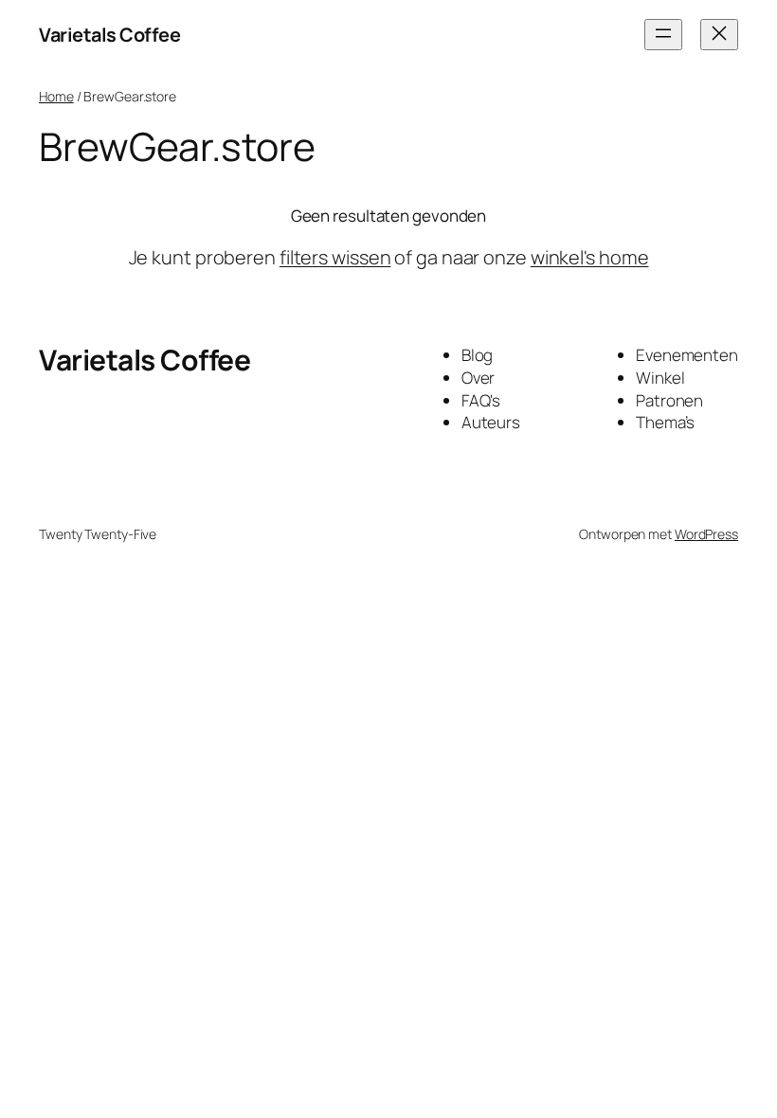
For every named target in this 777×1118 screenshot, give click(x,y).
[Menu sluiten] (719, 34)
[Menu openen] (663, 34)
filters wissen (335, 257)
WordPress (706, 534)
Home (56, 96)
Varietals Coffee (109, 34)
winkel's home (590, 257)
